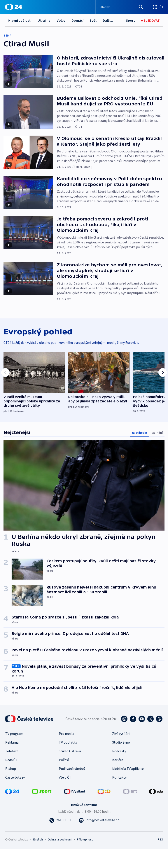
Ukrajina (44, 20)
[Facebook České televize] (133, 718)
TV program (14, 733)
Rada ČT (11, 760)
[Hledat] (141, 7)
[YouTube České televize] (141, 718)
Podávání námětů (72, 768)
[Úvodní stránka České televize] (29, 718)
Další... (108, 20)
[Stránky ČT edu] (156, 791)
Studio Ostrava (70, 751)
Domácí (78, 20)
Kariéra (117, 760)
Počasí (64, 760)
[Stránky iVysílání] (74, 791)
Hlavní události (20, 20)
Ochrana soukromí (60, 839)
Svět (93, 20)
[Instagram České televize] (124, 718)
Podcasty (119, 751)
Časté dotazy (15, 777)
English (38, 839)
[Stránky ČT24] (12, 791)
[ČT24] (13, 7)
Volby (61, 20)
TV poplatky (68, 742)
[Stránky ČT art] (130, 791)
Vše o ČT (65, 777)
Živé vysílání (121, 733)
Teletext (11, 751)
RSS (160, 839)
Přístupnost (85, 839)
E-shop (10, 768)
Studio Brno (121, 742)
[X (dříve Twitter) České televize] (150, 718)
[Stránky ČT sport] (41, 791)
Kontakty (119, 777)
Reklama (12, 742)
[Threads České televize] (159, 718)
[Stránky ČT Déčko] (104, 791)
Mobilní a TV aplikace (128, 768)
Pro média (66, 733)
